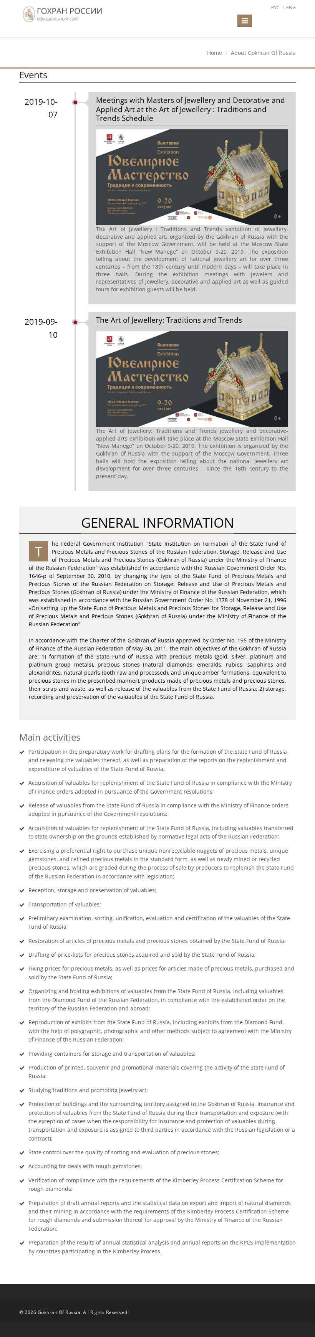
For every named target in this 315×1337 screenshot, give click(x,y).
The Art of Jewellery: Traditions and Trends (169, 320)
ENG (291, 7)
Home (214, 52)
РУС (275, 7)
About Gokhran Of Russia (263, 52)
